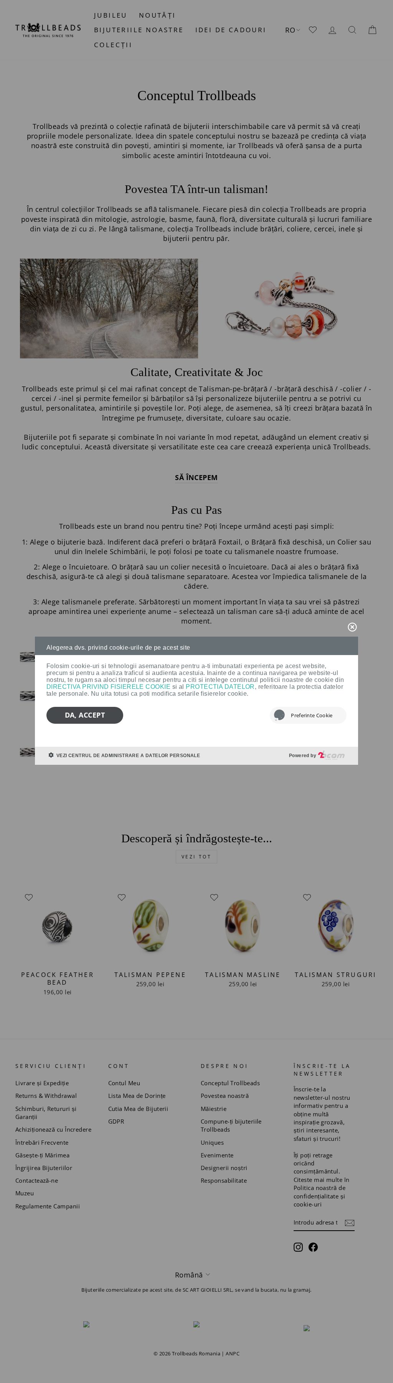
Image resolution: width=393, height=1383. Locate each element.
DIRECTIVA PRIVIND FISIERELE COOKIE (108, 686)
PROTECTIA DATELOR (220, 686)
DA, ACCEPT (85, 715)
